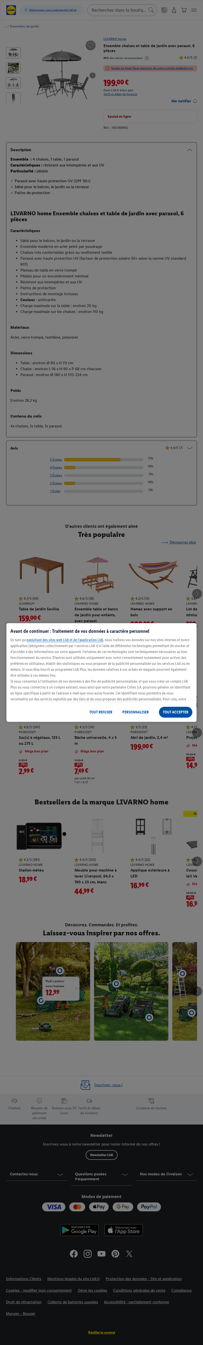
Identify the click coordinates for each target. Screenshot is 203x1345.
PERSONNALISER (135, 712)
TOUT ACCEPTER (175, 712)
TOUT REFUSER (100, 712)
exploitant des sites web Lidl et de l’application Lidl (64, 639)
